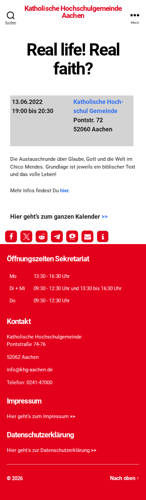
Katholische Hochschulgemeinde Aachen (73, 12)
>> (105, 216)
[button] (11, 236)
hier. (64, 191)
